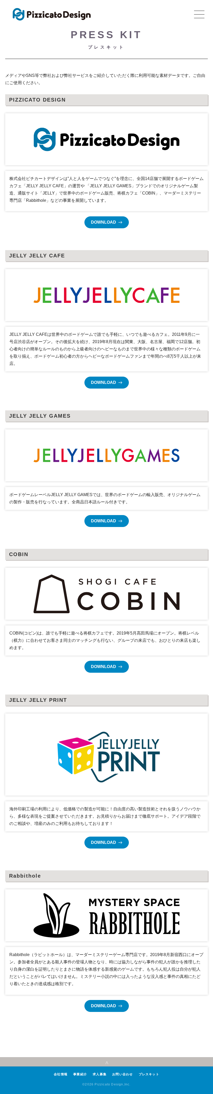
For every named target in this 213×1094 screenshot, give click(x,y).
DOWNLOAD (103, 222)
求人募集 (99, 1074)
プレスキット (149, 1074)
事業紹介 (80, 1074)
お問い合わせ (122, 1074)
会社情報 (61, 1074)
